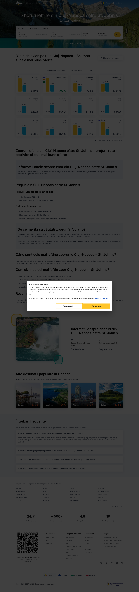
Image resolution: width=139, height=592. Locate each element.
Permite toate (96, 306)
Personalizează (68, 306)
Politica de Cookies (101, 298)
